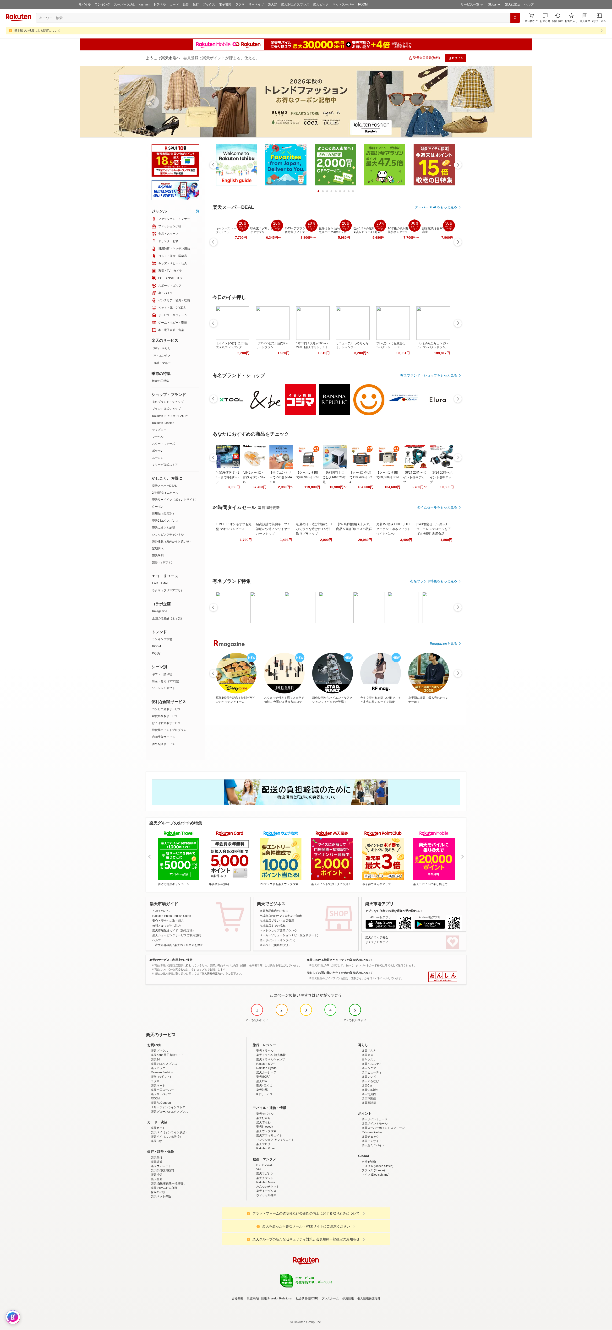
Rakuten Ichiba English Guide (171, 916)
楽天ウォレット (161, 1166)
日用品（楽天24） (163, 513)
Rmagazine (159, 611)
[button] (545, 18)
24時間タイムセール (165, 492)
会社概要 (237, 1298)
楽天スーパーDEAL (164, 485)
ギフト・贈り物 (162, 674)
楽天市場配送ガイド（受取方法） (173, 930)
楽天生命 (156, 1179)
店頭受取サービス (163, 737)
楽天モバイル (264, 1113)
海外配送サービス (163, 744)
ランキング (102, 4)
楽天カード (158, 1128)
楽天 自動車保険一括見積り (168, 1183)
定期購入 (158, 548)
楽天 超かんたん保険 (164, 1187)
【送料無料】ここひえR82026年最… (334, 477)
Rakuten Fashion (163, 423)
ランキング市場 (162, 639)
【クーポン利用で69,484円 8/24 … (307, 477)
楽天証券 (156, 1161)
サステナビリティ (376, 942)
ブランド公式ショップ (166, 409)
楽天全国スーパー (162, 1090)
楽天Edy (156, 1141)
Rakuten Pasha (372, 1132)
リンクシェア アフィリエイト (275, 1139)
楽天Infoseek (264, 1126)
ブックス (209, 4)
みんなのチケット (267, 1186)
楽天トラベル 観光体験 (271, 1055)
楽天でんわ (263, 1122)
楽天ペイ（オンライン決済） (169, 1132)
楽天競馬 (262, 1090)
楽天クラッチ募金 (376, 937)
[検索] (515, 18)
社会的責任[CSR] (307, 1298)
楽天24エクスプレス (295, 4)
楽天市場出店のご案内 (274, 911)
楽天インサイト (372, 1141)
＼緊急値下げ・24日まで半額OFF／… (227, 477)
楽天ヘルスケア (372, 1063)
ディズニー (159, 430)
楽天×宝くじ (264, 1085)
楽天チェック (370, 1136)
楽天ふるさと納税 (163, 527)
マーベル (158, 436)
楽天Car (367, 1085)
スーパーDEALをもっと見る (436, 207)
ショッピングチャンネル (168, 534)
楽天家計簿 (369, 1102)
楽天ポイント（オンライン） (278, 940)
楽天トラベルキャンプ (270, 1059)
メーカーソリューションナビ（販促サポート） (290, 935)
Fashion (143, 4)
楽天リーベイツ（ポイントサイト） (175, 499)
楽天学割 (158, 555)
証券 (186, 4)
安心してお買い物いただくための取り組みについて (340, 972)
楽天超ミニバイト (373, 1145)
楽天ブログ (263, 1144)
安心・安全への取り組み (168, 920)
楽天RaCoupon (161, 1102)
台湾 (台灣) (369, 1161)
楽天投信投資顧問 (162, 1170)
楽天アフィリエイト (269, 1135)
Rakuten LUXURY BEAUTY (170, 416)
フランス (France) (373, 1170)
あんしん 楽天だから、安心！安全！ (442, 977)
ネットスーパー (343, 4)
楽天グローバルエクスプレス (169, 1111)
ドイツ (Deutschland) (375, 1174)
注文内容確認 (163, 945)
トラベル (159, 4)
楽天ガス (367, 1055)
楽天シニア (369, 1068)
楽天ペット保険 (161, 1196)
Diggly (156, 653)
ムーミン (158, 458)
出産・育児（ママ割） (166, 681)
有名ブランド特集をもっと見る (433, 581)
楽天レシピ (369, 1076)
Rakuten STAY (265, 1063)
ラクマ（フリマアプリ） (168, 590)
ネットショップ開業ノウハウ (278, 930)
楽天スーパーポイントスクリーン (383, 1128)
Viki (258, 1169)
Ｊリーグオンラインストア (168, 1107)
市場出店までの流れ (272, 925)
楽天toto (261, 1081)
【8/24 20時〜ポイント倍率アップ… (414, 477)
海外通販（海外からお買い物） (172, 541)
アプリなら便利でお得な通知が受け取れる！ (394, 911)
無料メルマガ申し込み (166, 925)
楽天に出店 (512, 4)
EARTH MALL (161, 583)
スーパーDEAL (124, 4)
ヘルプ (529, 4)
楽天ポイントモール (375, 1123)
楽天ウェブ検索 (266, 1131)
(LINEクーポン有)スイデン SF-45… (254, 477)
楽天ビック (321, 4)
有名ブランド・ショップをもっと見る (428, 375)
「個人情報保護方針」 (212, 973)
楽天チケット (264, 1178)
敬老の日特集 (160, 381)
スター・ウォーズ (163, 443)
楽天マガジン (264, 1173)
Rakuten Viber (265, 1148)
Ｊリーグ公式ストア (165, 464)
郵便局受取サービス (165, 716)
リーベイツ (256, 4)
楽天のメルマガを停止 (188, 945)
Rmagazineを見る (443, 643)
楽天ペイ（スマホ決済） (166, 1136)
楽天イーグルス (266, 1191)
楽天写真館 (369, 1094)
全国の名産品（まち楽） (168, 618)
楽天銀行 (156, 1157)
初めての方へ (160, 911)
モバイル (84, 4)
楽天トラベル (264, 1050)
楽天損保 (156, 1174)
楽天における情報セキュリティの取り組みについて (340, 960)
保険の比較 (158, 1192)
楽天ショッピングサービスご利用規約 (176, 935)
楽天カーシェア (266, 1072)
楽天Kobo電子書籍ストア (167, 1055)
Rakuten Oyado (266, 1068)
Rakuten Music (266, 1182)
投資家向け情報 (257, 1298)
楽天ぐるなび (370, 1081)
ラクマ (240, 4)
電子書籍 (225, 4)
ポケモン (158, 450)
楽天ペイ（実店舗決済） (275, 945)
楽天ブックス (159, 1050)
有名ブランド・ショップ (168, 402)
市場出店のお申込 (271, 916)
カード (174, 4)
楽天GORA (263, 1076)
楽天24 (272, 4)
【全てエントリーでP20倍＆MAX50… (280, 477)
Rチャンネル (264, 1165)
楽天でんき (369, 1050)
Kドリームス (264, 1094)
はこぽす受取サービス (166, 723)
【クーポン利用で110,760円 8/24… (361, 477)
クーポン (158, 506)
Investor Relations (280, 1298)
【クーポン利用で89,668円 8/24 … (387, 477)
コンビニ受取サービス (166, 709)
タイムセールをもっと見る (437, 507)
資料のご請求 (293, 916)
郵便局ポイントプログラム (169, 730)
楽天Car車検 (370, 1090)
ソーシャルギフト (163, 688)
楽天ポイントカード (375, 1119)
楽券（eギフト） (163, 562)
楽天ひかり (263, 1118)
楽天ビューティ (372, 1072)
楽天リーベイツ (161, 1094)
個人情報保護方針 (368, 1298)
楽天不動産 (369, 1098)
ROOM (363, 4)
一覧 (196, 211)
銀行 (196, 4)
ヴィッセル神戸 (266, 1195)
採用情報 (348, 1298)
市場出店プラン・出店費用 (277, 920)
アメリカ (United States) (377, 1166)
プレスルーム (330, 1298)
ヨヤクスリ (369, 1059)
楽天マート (158, 1085)
